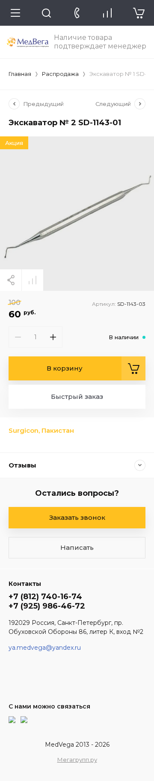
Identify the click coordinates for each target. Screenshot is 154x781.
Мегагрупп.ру (77, 759)
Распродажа (60, 73)
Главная (20, 73)
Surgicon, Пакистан (41, 430)
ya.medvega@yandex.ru (45, 647)
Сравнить (32, 280)
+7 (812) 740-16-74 (45, 596)
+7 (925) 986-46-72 (47, 606)
